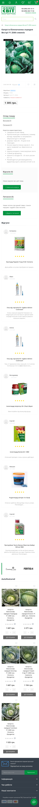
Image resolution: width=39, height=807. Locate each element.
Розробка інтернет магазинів (11, 797)
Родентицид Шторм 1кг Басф (19, 498)
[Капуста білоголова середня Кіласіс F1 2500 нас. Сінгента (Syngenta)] (28, 597)
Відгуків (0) (7, 121)
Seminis (13, 90)
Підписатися (31, 772)
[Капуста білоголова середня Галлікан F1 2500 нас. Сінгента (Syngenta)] (10, 712)
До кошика (10, 637)
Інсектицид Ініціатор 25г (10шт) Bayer (19, 406)
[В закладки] (16, 586)
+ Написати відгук (12, 187)
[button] (16, 2)
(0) (19, 85)
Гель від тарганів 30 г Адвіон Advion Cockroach (19, 308)
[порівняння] (16, 589)
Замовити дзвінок (30, 13)
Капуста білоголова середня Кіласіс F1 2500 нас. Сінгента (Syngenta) (28, 614)
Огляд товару (9, 116)
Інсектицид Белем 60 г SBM (19, 452)
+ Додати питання (12, 213)
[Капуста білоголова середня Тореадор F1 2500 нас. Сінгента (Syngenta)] (10, 597)
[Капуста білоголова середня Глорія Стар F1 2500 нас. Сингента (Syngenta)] (28, 655)
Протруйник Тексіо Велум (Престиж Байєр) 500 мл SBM (19, 546)
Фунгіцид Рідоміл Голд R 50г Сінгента (19, 262)
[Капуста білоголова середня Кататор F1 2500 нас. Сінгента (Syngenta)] (10, 655)
